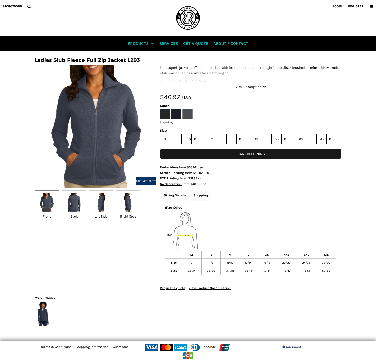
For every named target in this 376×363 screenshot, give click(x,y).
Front (47, 216)
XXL (278, 139)
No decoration (171, 184)
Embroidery (169, 167)
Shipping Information (92, 347)
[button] (29, 6)
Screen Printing (172, 173)
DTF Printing (169, 178)
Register (355, 6)
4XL (323, 139)
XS (166, 139)
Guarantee (121, 347)
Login (337, 6)
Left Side (101, 216)
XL (256, 139)
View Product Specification (210, 288)
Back (74, 216)
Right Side (128, 216)
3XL (300, 139)
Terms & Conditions (56, 347)
